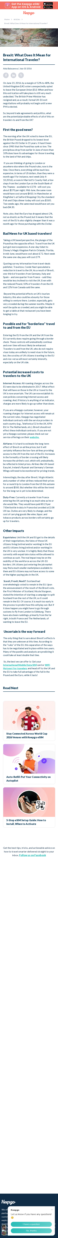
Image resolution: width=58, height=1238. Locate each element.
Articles (17, 19)
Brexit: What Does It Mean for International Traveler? (26, 23)
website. (34, 437)
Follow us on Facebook (32, 855)
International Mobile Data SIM (20, 665)
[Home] (29, 13)
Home (7, 19)
